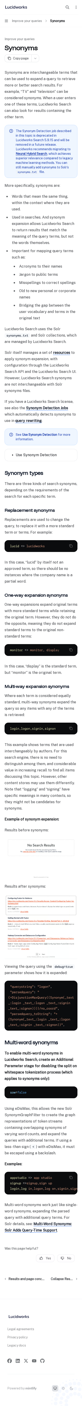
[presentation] (41, 650)
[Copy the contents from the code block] (71, 546)
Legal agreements (20, 1329)
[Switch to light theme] (63, 1388)
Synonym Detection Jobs (47, 408)
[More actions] (76, 7)
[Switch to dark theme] (71, 1388)
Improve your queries (20, 39)
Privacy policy (17, 1337)
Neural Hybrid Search (31, 153)
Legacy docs (16, 1345)
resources (61, 352)
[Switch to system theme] (55, 1388)
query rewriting (28, 421)
